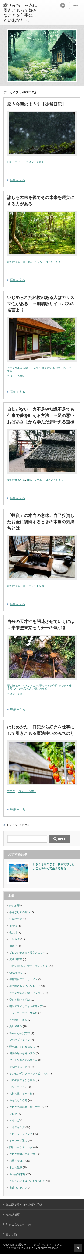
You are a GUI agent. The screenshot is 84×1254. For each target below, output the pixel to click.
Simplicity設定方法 (19, 1033)
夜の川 (13, 932)
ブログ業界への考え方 (22, 1154)
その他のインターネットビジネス (28, 1073)
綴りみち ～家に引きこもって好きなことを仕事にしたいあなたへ (20, 13)
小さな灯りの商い (19, 912)
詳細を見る (17, 180)
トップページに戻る (18, 824)
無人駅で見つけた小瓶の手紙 (24, 1204)
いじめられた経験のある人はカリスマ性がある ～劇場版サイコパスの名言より (40, 303)
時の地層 (14, 905)
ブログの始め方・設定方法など (27, 952)
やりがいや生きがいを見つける (27, 1181)
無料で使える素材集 (20, 1093)
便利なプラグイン (19, 1039)
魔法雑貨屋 (15, 959)
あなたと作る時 (18, 1100)
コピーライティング (20, 1134)
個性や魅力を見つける (22, 1053)
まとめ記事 (15, 1167)
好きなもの (15, 919)
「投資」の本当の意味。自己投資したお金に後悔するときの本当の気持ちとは (40, 521)
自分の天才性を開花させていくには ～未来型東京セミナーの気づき (42, 624)
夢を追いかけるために (22, 1046)
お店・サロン (17, 1160)
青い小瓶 (11, 1234)
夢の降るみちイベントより (22, 685)
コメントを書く (35, 162)
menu (75, 5)
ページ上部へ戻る (78, 1248)
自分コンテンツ (18, 1187)
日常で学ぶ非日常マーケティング (28, 966)
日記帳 (13, 925)
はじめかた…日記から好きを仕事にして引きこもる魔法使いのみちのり (40, 730)
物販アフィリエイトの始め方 (26, 1006)
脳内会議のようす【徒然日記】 (36, 104)
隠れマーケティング (20, 1147)
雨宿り (13, 945)
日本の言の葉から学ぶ (22, 1080)
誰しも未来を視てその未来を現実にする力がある (40, 200)
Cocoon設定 (16, 972)
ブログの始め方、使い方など (30, 688)
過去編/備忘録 (17, 1174)
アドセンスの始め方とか (23, 1060)
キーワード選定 (18, 1140)
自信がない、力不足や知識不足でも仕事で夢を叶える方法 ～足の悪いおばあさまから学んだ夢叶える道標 (40, 415)
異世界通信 (15, 1026)
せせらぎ (14, 939)
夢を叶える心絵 (16, 261)
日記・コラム (15, 162)
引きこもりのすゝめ (18, 1224)
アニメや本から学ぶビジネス (24, 367)
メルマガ (14, 1120)
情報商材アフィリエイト (23, 979)
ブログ (11, 791)
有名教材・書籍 (18, 1019)
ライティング (17, 1127)
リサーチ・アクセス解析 (23, 1013)
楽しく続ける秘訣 (19, 999)
